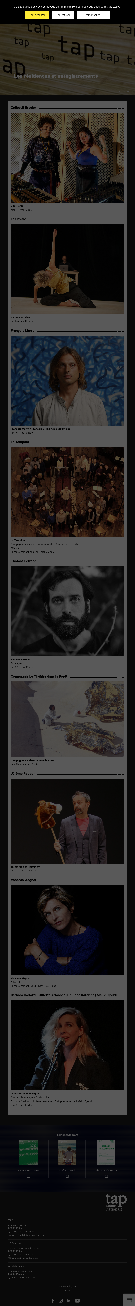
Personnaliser (93, 15)
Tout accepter (37, 15)
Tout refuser (63, 15)
